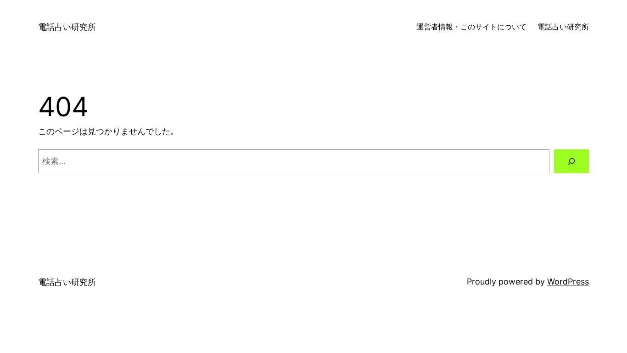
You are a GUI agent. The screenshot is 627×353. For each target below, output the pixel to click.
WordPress (568, 281)
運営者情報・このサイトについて (471, 26)
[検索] (571, 161)
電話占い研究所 (67, 27)
